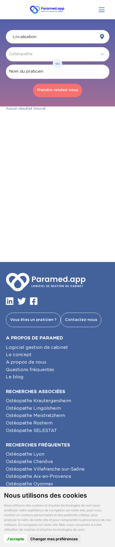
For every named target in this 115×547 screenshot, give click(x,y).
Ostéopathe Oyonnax (29, 484)
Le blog (15, 377)
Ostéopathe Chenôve (29, 461)
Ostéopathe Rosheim (29, 423)
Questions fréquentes (30, 369)
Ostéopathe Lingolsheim (33, 408)
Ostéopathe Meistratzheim (35, 415)
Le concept (19, 354)
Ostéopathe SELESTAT (31, 430)
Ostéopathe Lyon (25, 454)
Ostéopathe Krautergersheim (38, 400)
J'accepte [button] (15, 539)
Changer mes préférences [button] (54, 539)
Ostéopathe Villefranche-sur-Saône (45, 469)
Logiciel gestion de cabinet (37, 347)
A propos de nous (26, 362)
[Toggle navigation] (102, 10)
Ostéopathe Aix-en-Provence (38, 476)
